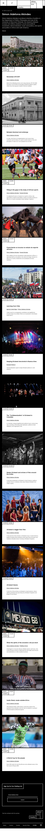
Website (4, 30)
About (4, 825)
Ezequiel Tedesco (11, 364)
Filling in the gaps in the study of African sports (22, 190)
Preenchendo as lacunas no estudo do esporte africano (22, 248)
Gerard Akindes (24, 193)
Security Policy (26, 825)
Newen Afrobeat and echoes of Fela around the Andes (21, 473)
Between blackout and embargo (17, 132)
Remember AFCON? (13, 77)
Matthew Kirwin (24, 646)
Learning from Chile (13, 306)
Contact (11, 825)
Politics (5, 125)
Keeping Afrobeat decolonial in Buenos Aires (22, 361)
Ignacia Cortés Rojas (12, 309)
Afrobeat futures (12, 585)
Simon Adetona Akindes (13, 80)
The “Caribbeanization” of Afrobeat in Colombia (19, 416)
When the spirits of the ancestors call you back (22, 643)
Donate (18, 825)
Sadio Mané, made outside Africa (18, 700)
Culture (5, 70)
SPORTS (4, 68)
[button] (3, 3)
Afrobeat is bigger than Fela (16, 530)
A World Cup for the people (16, 758)
